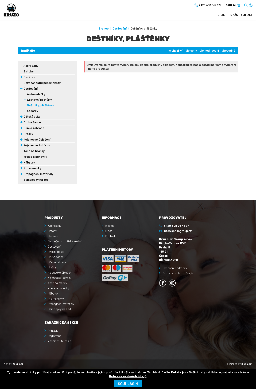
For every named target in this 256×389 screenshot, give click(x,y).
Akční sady (31, 65)
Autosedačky (36, 94)
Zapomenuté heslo (59, 341)
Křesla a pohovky (35, 156)
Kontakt (247, 15)
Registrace (54, 336)
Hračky (28, 134)
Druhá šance (32, 122)
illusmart (247, 364)
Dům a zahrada (34, 128)
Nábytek (29, 162)
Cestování (120, 28)
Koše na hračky (34, 151)
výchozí (173, 50)
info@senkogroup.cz (178, 231)
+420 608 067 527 (176, 225)
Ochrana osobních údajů (178, 273)
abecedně (228, 50)
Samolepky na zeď (36, 179)
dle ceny (191, 50)
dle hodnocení (209, 50)
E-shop (222, 15)
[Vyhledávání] (246, 4)
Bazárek (29, 77)
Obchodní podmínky (175, 268)
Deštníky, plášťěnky (40, 105)
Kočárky (32, 111)
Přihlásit (53, 330)
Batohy (29, 71)
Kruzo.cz (18, 364)
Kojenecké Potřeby (37, 145)
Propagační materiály (38, 174)
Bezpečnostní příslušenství (42, 83)
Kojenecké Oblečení (37, 139)
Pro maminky (32, 168)
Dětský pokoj (32, 116)
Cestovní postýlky (39, 99)
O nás (234, 15)
